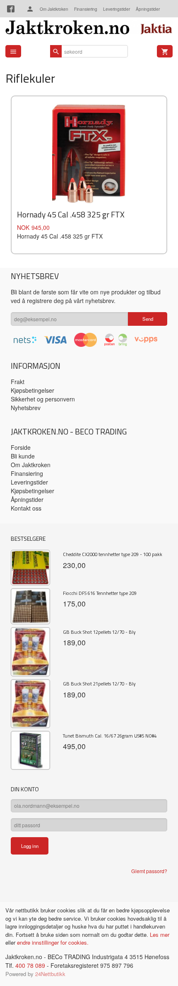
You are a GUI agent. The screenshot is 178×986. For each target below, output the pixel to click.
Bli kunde (23, 456)
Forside (21, 447)
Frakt (17, 381)
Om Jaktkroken (54, 9)
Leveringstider (116, 9)
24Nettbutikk (50, 974)
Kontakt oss (26, 508)
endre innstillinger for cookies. (53, 942)
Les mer (159, 934)
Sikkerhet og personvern (43, 399)
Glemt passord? (149, 870)
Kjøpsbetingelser (32, 390)
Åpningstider (148, 9)
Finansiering (85, 9)
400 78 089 (30, 965)
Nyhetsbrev (26, 407)
